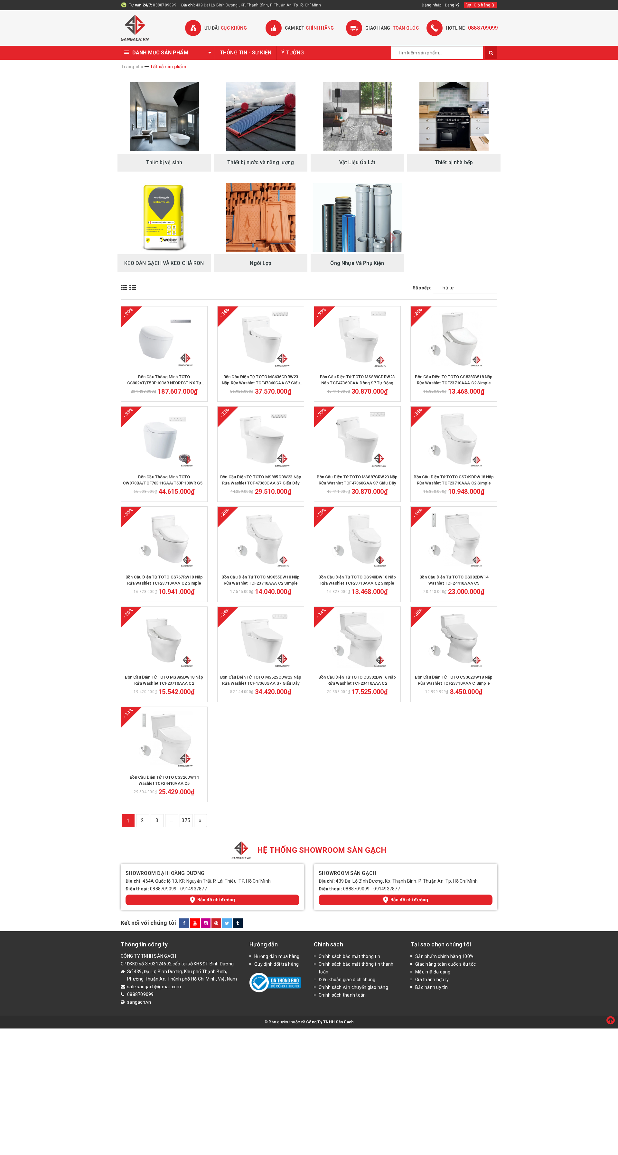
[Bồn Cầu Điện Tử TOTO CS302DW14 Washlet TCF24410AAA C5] (454, 539)
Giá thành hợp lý (432, 979)
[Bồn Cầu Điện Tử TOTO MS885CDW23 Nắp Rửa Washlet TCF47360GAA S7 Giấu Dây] (261, 439)
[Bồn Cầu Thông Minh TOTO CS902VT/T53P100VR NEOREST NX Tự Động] (164, 338)
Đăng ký (452, 5)
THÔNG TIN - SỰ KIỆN (246, 53)
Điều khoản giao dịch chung (347, 979)
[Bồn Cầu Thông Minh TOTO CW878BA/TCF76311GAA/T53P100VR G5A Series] (164, 439)
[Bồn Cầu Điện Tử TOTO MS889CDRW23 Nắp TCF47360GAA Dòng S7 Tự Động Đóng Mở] (357, 338)
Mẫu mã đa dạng (433, 971)
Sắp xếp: (422, 287)
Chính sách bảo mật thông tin (349, 956)
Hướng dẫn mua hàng (277, 956)
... (171, 820)
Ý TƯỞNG (292, 53)
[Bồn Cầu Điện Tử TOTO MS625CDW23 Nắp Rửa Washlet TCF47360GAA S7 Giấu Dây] (261, 639)
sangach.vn (139, 1002)
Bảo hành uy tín (431, 987)
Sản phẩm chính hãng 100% (444, 956)
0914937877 (193, 888)
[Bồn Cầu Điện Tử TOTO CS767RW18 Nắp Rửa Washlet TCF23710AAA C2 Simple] (164, 539)
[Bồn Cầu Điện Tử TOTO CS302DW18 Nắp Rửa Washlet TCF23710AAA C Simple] (454, 639)
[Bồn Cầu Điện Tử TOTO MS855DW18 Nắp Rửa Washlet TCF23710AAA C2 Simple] (261, 539)
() (484, 5)
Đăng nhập (431, 5)
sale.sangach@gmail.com (154, 986)
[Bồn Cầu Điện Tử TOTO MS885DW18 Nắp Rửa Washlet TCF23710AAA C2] (164, 639)
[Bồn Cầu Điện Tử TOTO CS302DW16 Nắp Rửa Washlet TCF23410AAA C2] (357, 639)
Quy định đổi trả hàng (276, 964)
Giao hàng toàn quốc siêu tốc (445, 964)
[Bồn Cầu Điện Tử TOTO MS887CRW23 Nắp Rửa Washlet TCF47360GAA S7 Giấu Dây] (357, 439)
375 (186, 820)
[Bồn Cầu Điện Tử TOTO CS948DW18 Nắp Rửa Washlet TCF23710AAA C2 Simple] (357, 539)
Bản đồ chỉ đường (216, 899)
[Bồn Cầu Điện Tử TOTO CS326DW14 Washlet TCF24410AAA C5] (164, 739)
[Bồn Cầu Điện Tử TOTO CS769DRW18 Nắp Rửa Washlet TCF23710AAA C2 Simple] (454, 439)
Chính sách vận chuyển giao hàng (353, 987)
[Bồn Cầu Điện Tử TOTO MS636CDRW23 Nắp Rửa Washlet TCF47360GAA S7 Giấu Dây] (261, 338)
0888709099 (164, 5)
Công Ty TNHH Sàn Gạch (329, 1022)
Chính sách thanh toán (342, 995)
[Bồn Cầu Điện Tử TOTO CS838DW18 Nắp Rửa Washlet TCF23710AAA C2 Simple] (454, 338)
